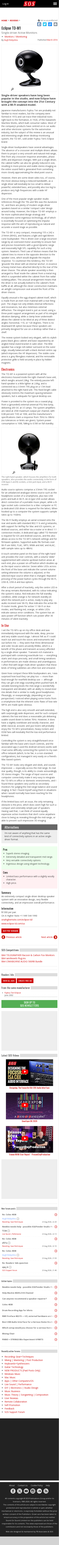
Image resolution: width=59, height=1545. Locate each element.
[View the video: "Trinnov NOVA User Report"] (29, 1139)
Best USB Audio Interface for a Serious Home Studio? (28, 1322)
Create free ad (25, 980)
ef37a (4, 1243)
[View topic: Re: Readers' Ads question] (55, 1263)
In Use (5, 625)
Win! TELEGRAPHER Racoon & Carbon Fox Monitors (28, 955)
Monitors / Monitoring (16, 36)
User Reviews (11, 1398)
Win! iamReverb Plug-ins (13, 958)
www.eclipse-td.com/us (13, 923)
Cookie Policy (37, 1485)
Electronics (7, 369)
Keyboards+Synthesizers (17, 1363)
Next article (47, 937)
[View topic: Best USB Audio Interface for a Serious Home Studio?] (55, 1322)
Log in (5, 3)
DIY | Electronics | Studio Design (21, 1387)
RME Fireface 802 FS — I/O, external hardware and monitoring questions (28, 1316)
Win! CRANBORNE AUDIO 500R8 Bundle (21, 961)
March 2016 (52, 40)
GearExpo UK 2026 (29, 1121)
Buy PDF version (10, 930)
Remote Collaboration (16, 1401)
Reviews (14, 20)
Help (48, 1485)
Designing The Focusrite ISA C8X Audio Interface (29, 1087)
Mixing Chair (8, 1333)
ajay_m (5, 1267)
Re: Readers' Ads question (15, 1263)
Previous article (14, 937)
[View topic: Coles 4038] (55, 1304)
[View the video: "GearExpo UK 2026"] (29, 1106)
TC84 (4, 1230)
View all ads (8, 980)
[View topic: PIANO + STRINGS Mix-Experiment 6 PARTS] (55, 1339)
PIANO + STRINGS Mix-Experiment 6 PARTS (22, 1339)
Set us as (48, 20)
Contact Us (23, 1485)
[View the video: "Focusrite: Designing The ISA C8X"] (29, 1072)
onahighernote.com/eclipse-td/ (17, 919)
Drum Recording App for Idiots (17, 1310)
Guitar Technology (14, 1367)
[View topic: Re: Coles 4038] (55, 1214)
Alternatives (12, 827)
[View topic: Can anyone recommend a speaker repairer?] (55, 1298)
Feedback (9, 1408)
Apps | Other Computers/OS (19, 1380)
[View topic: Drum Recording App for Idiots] (55, 1310)
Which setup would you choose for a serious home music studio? (28, 1327)
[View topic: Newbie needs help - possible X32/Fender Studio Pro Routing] (55, 1226)
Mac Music (10, 1377)
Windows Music (12, 1373)
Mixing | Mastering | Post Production (24, 1360)
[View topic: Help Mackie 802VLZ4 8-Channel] (55, 1293)
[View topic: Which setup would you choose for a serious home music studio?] (55, 1327)
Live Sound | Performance (11, 1234)
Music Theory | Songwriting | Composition (26, 1394)
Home (4, 20)
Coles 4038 (7, 1304)
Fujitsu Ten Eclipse (13, 992)
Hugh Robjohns (11, 40)
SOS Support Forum (9, 1270)
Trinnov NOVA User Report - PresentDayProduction (29, 1154)
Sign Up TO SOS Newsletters (29, 1003)
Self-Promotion (12, 1405)
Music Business (12, 1391)
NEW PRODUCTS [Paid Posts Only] (22, 1370)
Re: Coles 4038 (9, 1214)
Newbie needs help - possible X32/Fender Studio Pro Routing (28, 1226)
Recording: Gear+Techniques (12, 1222)
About (12, 1485)
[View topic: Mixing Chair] (55, 1333)
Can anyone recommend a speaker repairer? (24, 1298)
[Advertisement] (29, 1031)
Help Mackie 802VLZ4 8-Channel (17, 1293)
